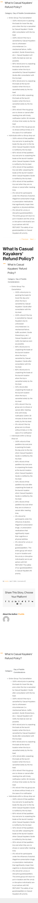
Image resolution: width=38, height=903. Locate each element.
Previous (24, 239)
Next (32, 239)
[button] (19, 5)
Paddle (6, 581)
